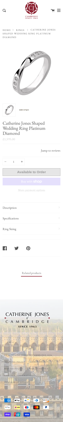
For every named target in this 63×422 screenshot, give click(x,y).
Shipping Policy (14, 362)
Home (7, 30)
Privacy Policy (38, 362)
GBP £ (10, 342)
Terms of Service (37, 368)
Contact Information (18, 375)
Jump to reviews (50, 150)
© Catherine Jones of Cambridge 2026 (28, 355)
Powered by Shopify (17, 382)
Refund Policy (13, 368)
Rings (20, 30)
